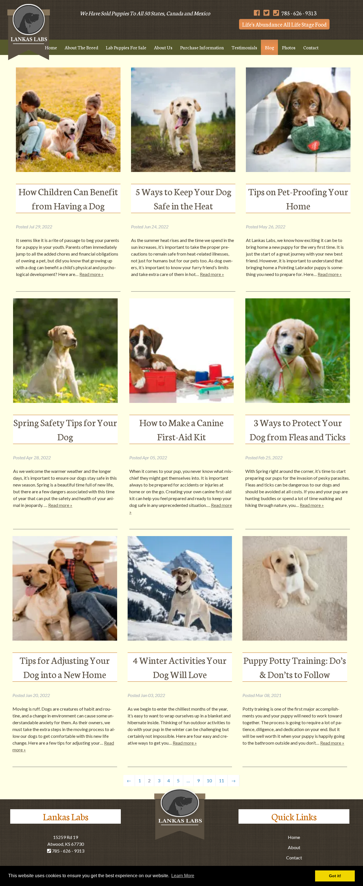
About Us (163, 47)
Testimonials (244, 47)
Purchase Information (202, 47)
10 (209, 780)
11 (221, 780)
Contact (310, 47)
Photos (289, 47)
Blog (269, 47)
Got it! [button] (335, 876)
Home (51, 47)
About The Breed (81, 47)
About (294, 847)
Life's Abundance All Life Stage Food (284, 24)
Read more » (91, 274)
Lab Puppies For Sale (126, 47)
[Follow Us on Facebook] (256, 13)
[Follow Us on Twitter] (266, 13)
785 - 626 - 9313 (298, 13)
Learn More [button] (182, 875)
